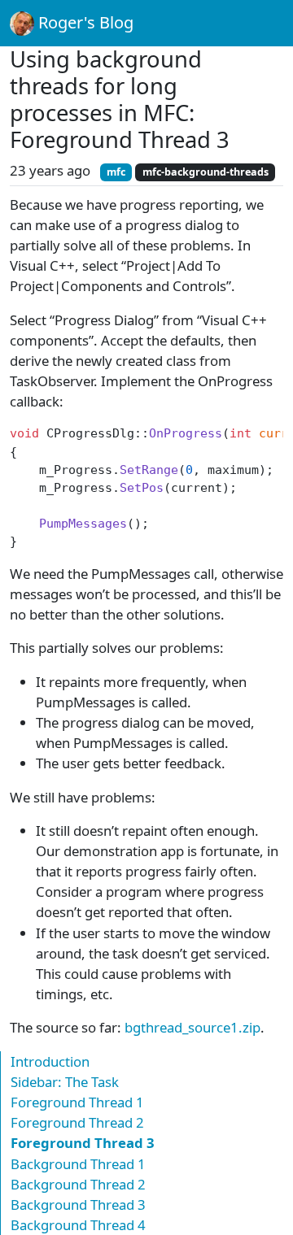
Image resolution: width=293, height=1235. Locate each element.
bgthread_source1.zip (192, 1027)
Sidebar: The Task (65, 1081)
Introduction (50, 1061)
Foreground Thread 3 (83, 1142)
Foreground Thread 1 (77, 1102)
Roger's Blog (83, 22)
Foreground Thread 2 (77, 1122)
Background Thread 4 (78, 1224)
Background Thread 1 (78, 1164)
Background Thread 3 (78, 1204)
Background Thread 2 (78, 1184)
